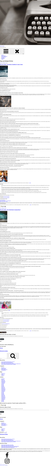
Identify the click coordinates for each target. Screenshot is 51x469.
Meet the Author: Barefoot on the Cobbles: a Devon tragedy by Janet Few (10, 446)
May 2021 (2, 385)
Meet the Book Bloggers (4, 56)
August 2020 (3, 391)
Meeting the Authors (4, 350)
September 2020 (3, 390)
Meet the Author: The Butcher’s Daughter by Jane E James (11, 64)
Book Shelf (2, 367)
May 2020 (2, 393)
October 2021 (3, 382)
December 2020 (3, 388)
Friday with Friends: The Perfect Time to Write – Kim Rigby (8, 364)
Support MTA (3, 58)
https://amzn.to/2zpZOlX (6, 196)
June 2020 (2, 392)
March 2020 (2, 394)
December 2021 (3, 381)
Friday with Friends (3, 368)
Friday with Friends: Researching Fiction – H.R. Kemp (7, 361)
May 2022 (2, 379)
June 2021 (2, 384)
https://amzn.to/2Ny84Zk (6, 197)
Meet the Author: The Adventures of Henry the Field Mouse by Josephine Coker (10, 363)
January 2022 (3, 380)
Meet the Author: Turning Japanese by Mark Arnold (7, 445)
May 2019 (2, 401)
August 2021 (3, 383)
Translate (5, 432)
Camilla (30, 204)
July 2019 (2, 400)
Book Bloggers (3, 373)
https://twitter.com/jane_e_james (4, 201)
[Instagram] (7, 463)
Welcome (2, 375)
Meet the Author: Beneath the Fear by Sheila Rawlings (7, 447)
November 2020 (3, 389)
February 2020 (3, 395)
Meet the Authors (3, 55)
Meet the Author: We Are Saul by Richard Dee (7, 362)
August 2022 (3, 378)
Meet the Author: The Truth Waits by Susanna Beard (10, 209)
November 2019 (3, 397)
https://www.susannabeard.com (6, 323)
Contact (2, 59)
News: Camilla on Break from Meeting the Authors (7, 440)
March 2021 (2, 386)
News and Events (3, 370)
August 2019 (3, 399)
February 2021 (3, 387)
